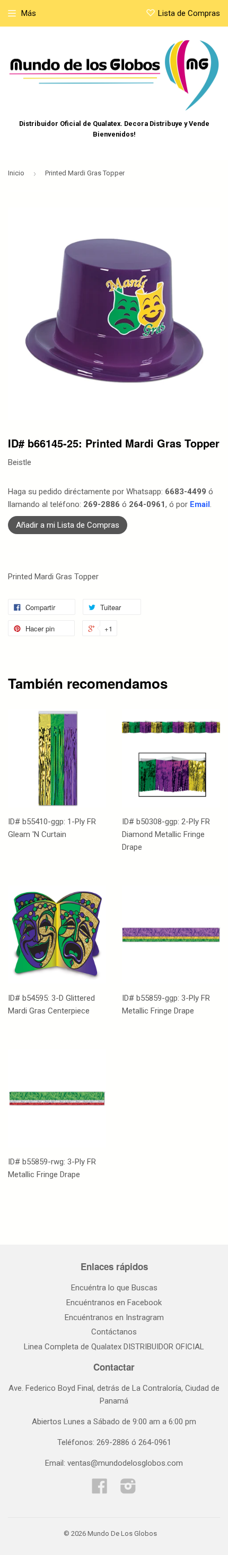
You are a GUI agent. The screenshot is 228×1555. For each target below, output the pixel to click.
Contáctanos (114, 1332)
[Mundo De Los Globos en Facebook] (100, 1489)
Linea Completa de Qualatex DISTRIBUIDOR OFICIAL (114, 1346)
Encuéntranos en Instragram (114, 1317)
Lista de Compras (189, 13)
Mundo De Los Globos (122, 1533)
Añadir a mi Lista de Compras (67, 525)
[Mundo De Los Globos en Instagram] (128, 1489)
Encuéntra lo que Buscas (114, 1287)
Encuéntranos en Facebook (114, 1302)
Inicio (16, 173)
